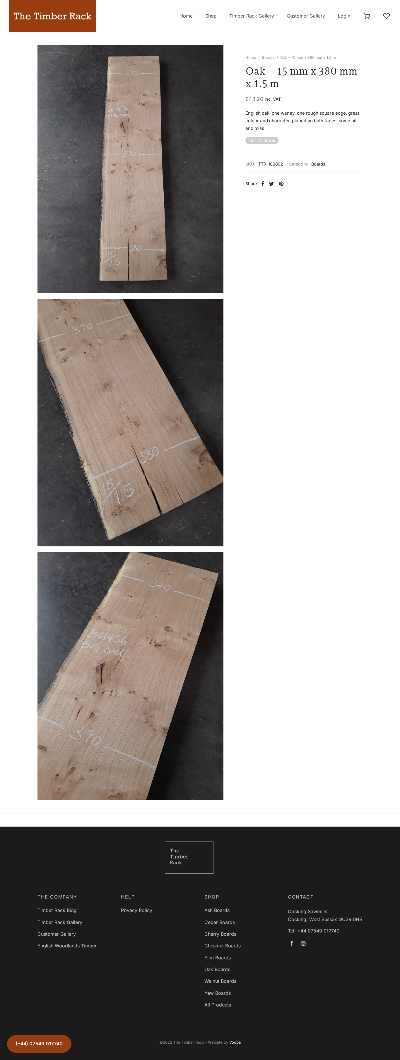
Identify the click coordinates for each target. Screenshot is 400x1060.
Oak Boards (217, 969)
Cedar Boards (219, 922)
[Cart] (366, 16)
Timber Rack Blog (57, 910)
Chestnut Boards (222, 946)
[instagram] (303, 943)
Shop (211, 16)
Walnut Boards (220, 981)
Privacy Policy (136, 910)
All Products (217, 1005)
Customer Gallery (306, 16)
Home (186, 16)
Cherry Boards (220, 934)
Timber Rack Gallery (251, 16)
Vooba (235, 1042)
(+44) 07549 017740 (39, 1044)
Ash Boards (217, 910)
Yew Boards (217, 993)
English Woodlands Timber (67, 946)
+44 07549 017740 (318, 931)
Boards (268, 57)
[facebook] (292, 943)
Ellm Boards (217, 958)
